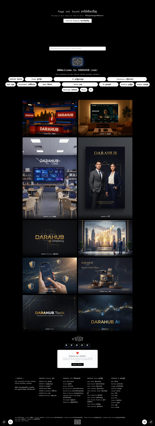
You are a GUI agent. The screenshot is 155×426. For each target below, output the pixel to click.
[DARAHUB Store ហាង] (105, 276)
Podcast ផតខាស (115, 391)
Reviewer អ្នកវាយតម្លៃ (117, 383)
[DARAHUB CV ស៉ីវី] (105, 178)
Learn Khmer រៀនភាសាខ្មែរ (94, 381)
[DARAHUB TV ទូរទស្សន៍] (105, 118)
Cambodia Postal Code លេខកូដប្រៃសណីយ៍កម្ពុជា (114, 417)
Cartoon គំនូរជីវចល (116, 400)
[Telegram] (88, 346)
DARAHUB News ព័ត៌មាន (45, 388)
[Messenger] (77, 346)
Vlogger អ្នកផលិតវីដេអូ (117, 386)
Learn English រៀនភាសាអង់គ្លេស (96, 383)
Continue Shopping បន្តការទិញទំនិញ (77, 20)
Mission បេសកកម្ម (68, 386)
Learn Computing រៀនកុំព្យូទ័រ (94, 395)
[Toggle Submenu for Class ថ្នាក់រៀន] (50, 79)
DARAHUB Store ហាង (44, 393)
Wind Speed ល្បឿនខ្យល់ (69, 399)
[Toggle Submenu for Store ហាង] (96, 84)
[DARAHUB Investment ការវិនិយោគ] (105, 238)
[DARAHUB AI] (105, 313)
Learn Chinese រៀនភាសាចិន (94, 386)
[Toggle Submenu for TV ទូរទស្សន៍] (116, 84)
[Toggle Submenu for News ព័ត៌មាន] (59, 84)
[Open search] (10, 422)
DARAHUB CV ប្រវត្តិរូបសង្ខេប (46, 383)
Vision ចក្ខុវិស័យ (67, 383)
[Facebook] (72, 346)
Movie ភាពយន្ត (115, 407)
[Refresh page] (151, 422)
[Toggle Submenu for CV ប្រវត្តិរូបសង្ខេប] (104, 79)
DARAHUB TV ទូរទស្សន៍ (44, 386)
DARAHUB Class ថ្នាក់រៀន (45, 381)
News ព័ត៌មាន (114, 381)
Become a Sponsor (77, 364)
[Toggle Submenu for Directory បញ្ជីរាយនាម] (145, 79)
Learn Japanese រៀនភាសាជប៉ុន (95, 388)
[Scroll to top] (4, 422)
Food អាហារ (114, 395)
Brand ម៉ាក (114, 398)
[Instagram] (83, 346)
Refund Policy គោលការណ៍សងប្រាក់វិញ (73, 391)
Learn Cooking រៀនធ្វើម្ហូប (94, 404)
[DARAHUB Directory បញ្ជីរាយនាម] (50, 238)
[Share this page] (144, 422)
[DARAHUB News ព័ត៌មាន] (50, 118)
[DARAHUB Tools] (50, 313)
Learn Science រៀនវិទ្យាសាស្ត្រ (95, 397)
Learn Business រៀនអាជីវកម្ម (95, 406)
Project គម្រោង (115, 402)
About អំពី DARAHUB (68, 381)
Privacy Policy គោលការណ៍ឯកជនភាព (73, 388)
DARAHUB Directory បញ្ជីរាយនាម (47, 395)
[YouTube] (67, 346)
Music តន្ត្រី (114, 405)
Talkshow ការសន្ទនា (116, 388)
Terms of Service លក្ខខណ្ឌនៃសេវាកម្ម (73, 393)
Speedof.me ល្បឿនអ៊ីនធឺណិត (70, 402)
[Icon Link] (77, 62)
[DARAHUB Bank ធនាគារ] (50, 276)
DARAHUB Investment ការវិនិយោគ (48, 391)
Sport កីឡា (114, 393)
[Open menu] (77, 422)
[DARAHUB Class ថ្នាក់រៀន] (50, 178)
